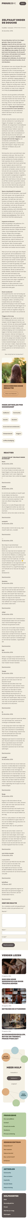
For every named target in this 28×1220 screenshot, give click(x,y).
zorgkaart (14, 1084)
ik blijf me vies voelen (11, 50)
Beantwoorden (6, 482)
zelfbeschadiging (8, 440)
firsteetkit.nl (14, 1072)
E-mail (4, 937)
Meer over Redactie (11, 393)
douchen (4, 44)
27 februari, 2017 (6, 884)
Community (16, 412)
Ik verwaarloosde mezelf (15, 90)
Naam (4, 929)
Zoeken (14, 10)
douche (5, 419)
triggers (6, 318)
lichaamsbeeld (7, 433)
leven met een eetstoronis (11, 426)
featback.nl (14, 1078)
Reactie (4, 911)
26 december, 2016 (7, 463)
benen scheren (18, 78)
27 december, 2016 (7, 855)
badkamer (6, 412)
